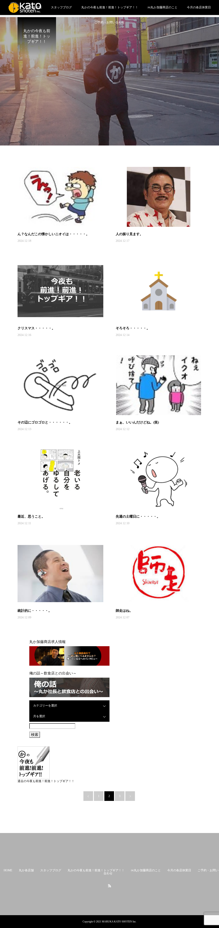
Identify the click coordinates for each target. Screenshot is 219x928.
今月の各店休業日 (199, 7)
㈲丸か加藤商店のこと (163, 7)
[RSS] (109, 885)
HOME (8, 870)
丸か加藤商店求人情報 (47, 642)
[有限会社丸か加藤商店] (25, 7)
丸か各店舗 (26, 870)
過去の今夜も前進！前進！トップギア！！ (46, 781)
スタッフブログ (61, 7)
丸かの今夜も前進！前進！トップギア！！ (109, 7)
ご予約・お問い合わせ (109, 22)
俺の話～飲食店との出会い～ (53, 673)
